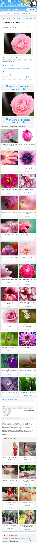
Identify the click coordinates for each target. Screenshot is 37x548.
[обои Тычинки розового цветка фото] (9, 203)
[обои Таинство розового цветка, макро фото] (27, 203)
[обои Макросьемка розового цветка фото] (9, 294)
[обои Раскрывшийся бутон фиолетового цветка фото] (27, 339)
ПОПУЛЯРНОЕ (26, 14)
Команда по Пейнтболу (10, 525)
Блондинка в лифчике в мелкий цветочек (27, 526)
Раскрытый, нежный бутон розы (9, 325)
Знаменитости (10, 462)
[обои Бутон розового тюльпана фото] (27, 136)
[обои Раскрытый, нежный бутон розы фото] (9, 316)
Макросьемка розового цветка (9, 303)
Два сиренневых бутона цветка (27, 370)
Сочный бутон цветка (27, 392)
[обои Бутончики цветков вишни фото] (9, 384)
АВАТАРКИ (16, 14)
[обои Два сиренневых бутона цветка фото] (27, 361)
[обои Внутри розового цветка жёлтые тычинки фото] (9, 181)
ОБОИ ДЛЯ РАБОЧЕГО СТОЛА (16, 18)
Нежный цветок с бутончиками (27, 325)
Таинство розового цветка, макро (27, 212)
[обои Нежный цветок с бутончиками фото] (27, 316)
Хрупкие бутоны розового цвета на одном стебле (9, 145)
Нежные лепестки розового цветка (27, 303)
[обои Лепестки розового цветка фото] (9, 158)
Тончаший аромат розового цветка (9, 235)
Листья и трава (27, 395)
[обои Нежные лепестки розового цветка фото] (27, 294)
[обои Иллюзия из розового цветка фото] (27, 248)
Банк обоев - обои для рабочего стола (17, 546)
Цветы (11, 65)
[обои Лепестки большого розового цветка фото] (27, 226)
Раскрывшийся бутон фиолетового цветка (27, 348)
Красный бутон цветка (9, 347)
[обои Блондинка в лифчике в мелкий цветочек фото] (27, 517)
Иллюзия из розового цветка (27, 258)
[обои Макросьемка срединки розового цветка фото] (27, 158)
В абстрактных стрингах (27, 503)
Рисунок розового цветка (27, 189)
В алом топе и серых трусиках (10, 503)
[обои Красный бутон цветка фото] (9, 339)
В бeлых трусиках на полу (10, 480)
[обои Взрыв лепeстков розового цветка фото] (27, 271)
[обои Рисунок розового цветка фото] (27, 181)
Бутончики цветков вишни (9, 392)
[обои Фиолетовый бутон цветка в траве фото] (9, 361)
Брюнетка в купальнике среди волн (27, 458)
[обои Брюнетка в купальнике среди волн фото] (27, 449)
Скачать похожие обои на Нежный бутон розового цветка (16, 68)
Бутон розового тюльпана (27, 144)
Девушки (27, 462)
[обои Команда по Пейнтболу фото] (10, 517)
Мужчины (10, 528)
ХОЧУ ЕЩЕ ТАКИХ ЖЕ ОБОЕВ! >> (10, 399)
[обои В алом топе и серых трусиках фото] (10, 494)
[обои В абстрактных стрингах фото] (27, 494)
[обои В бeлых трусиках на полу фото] (10, 472)
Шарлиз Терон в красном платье (10, 458)
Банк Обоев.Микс (21, 538)
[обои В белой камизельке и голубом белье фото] (27, 472)
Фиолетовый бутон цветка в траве (9, 370)
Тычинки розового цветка (9, 212)
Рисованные (27, 192)
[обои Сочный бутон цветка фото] (27, 384)
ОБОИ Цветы (28, 18)
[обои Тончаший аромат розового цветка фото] (9, 226)
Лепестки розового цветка (9, 167)
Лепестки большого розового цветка (27, 235)
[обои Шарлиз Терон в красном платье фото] (10, 449)
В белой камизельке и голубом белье (27, 481)
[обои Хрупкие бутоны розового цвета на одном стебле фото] (9, 136)
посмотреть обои (21, 57)
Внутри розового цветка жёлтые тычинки (9, 190)
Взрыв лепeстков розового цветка (27, 280)
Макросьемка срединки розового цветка (27, 167)
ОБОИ (8, 14)
